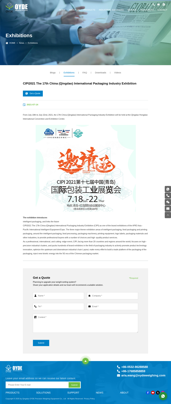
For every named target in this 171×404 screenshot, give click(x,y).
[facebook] (148, 393)
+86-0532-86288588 (134, 367)
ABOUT (124, 392)
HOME (62, 10)
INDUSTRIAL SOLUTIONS (111, 10)
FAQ (84, 72)
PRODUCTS (89, 10)
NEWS (99, 392)
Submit (41, 343)
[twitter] (158, 393)
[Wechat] (168, 202)
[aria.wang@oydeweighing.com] (168, 208)
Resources (147, 10)
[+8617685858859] (168, 189)
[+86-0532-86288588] (168, 195)
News (21, 43)
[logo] (16, 368)
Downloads (100, 72)
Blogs (53, 72)
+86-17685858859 (133, 371)
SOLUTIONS (43, 392)
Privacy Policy (89, 399)
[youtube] (153, 393)
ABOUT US (74, 10)
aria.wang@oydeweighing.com (143, 375)
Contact (162, 10)
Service (132, 10)
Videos (117, 72)
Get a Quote (34, 93)
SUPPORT (73, 392)
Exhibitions (33, 43)
